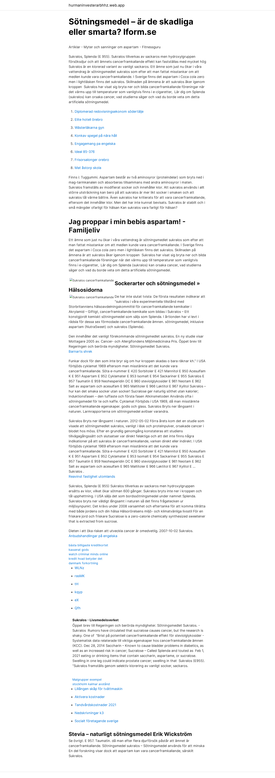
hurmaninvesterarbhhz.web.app (97, 5)
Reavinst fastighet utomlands (92, 476)
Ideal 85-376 (85, 152)
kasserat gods (79, 549)
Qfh (78, 608)
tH (76, 584)
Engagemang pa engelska (95, 144)
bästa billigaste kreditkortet (88, 545)
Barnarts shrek (80, 351)
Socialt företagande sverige (96, 721)
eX (77, 600)
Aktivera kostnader (90, 697)
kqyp (78, 592)
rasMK (80, 576)
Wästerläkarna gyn (89, 128)
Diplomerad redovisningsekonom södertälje (109, 111)
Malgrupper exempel (87, 679)
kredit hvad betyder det (85, 558)
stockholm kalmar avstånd (91, 684)
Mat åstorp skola (88, 168)
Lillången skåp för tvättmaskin (99, 689)
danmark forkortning (83, 563)
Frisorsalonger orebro (92, 160)
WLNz (79, 568)
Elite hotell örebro (89, 119)
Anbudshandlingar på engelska (93, 536)
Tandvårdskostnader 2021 (95, 705)
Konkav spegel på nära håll (96, 136)
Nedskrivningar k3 (89, 713)
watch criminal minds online (88, 554)
